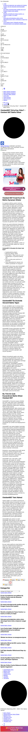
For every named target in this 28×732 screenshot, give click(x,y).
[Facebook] (4, 724)
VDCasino (6, 678)
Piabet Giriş (6, 672)
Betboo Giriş (6, 671)
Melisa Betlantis (5, 146)
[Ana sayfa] (4, 89)
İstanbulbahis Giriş (8, 669)
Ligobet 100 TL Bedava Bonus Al (12, 189)
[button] (8, 104)
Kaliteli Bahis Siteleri (6, 592)
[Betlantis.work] (10, 52)
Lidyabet (5, 677)
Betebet (5, 675)
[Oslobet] (14, 185)
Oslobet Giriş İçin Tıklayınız (13, 193)
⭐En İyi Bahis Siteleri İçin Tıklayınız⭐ (14, 729)
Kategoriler (4, 591)
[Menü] (2, 49)
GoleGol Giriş (7, 674)
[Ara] (2, 85)
